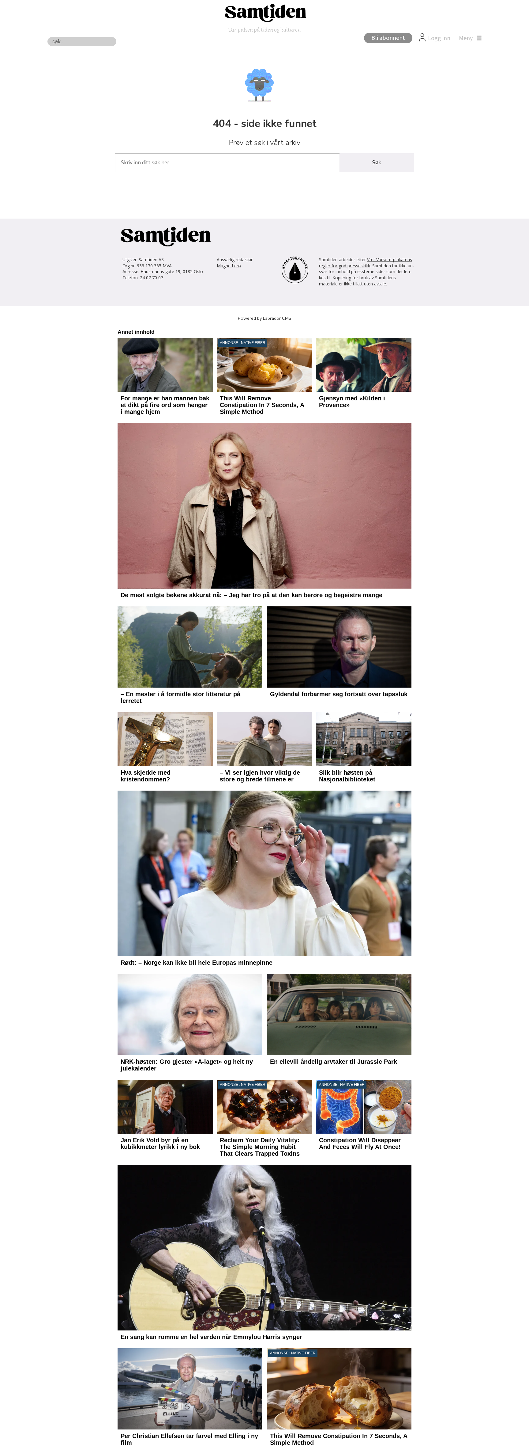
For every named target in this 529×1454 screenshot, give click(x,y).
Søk (376, 162)
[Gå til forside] (264, 12)
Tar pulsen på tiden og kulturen (264, 29)
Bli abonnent (388, 38)
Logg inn (439, 38)
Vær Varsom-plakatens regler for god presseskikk (365, 263)
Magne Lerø (229, 266)
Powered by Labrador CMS (264, 318)
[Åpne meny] (468, 38)
